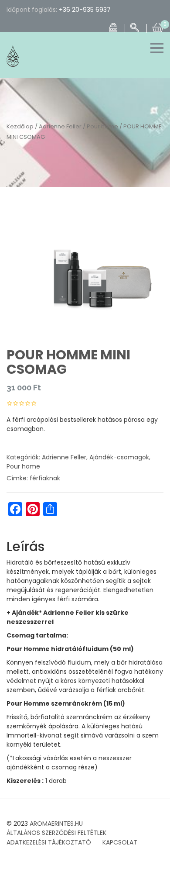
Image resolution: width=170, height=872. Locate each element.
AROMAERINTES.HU (56, 823)
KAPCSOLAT (119, 842)
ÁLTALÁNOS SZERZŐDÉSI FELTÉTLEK (56, 832)
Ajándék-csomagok (119, 457)
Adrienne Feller (60, 126)
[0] (157, 26)
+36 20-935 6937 (85, 9)
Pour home (102, 126)
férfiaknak (45, 478)
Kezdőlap (20, 126)
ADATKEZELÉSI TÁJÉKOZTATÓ (49, 842)
